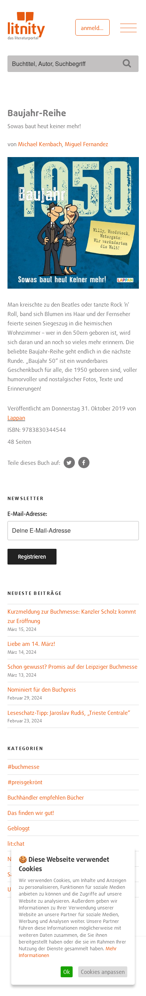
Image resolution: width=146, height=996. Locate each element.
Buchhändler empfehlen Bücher (45, 797)
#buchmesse (23, 766)
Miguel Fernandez (86, 144)
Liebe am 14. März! (31, 643)
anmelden (93, 27)
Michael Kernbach (40, 144)
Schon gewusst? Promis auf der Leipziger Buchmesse (72, 666)
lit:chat (15, 843)
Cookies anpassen (103, 971)
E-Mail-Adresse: (27, 513)
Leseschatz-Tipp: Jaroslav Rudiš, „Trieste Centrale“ (68, 712)
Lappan (16, 417)
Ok (66, 971)
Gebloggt (18, 828)
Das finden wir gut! (30, 812)
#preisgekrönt (24, 782)
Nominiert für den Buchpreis (41, 689)
